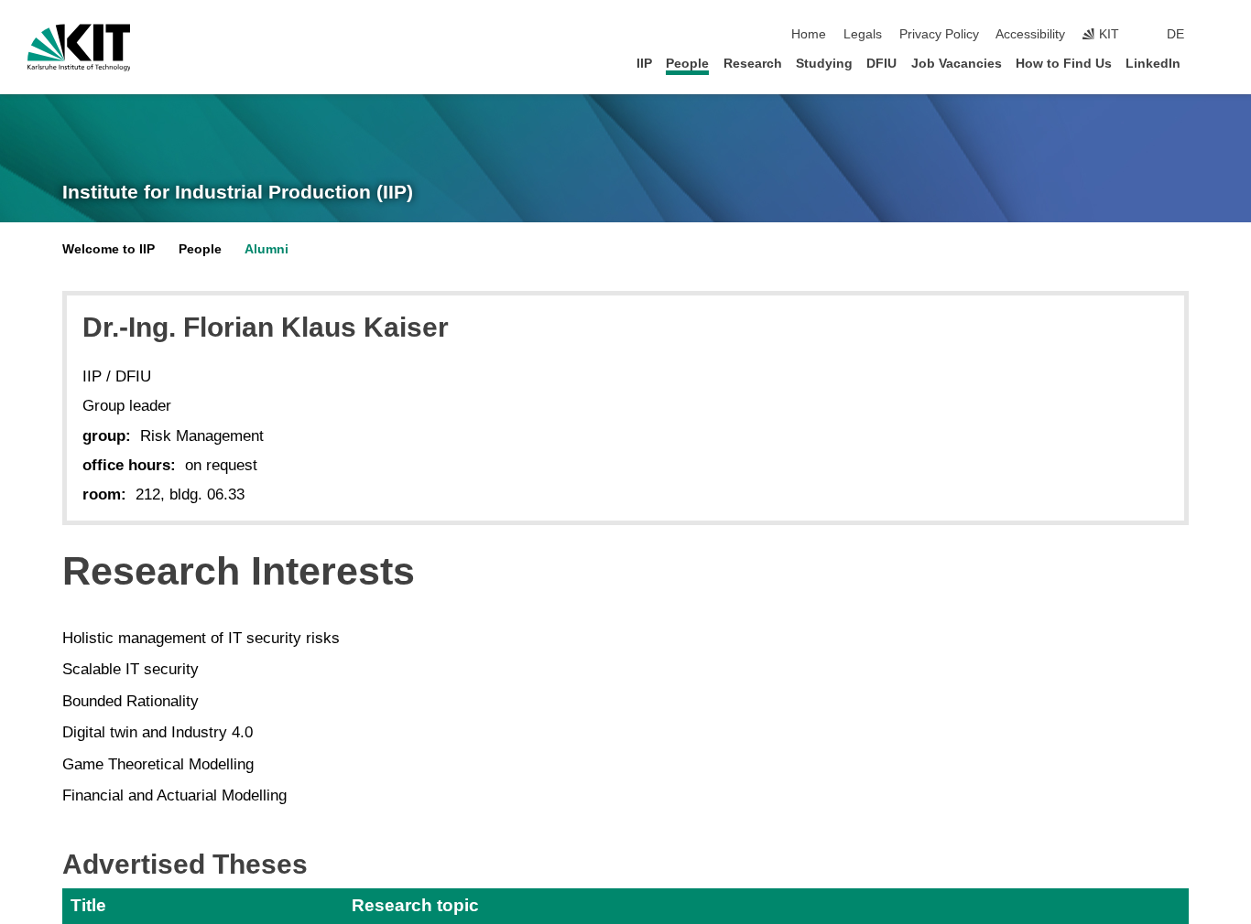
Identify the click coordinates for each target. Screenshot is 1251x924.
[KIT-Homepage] (79, 47)
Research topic (415, 905)
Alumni (266, 249)
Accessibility (1030, 34)
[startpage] (1218, 62)
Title (88, 905)
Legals (862, 34)
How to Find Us (1064, 63)
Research (752, 63)
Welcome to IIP (108, 249)
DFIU (881, 63)
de (1175, 34)
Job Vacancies (956, 63)
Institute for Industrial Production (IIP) (237, 192)
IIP (644, 63)
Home (808, 34)
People (687, 63)
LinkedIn (1153, 63)
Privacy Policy (939, 34)
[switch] (1218, 34)
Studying (824, 63)
